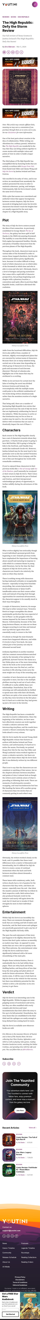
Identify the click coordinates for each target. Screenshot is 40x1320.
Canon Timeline (8, 1248)
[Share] (21, 52)
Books (13, 17)
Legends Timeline (28, 1248)
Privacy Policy (20, 1277)
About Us (6, 1262)
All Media (6, 1267)
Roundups (25, 1253)
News (4, 1243)
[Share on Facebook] (4, 52)
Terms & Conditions (20, 1282)
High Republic (23, 17)
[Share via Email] (13, 52)
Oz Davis (21, 1142)
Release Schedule (9, 1257)
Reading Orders (27, 1262)
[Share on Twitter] (8, 52)
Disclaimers (20, 1280)
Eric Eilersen (10, 47)
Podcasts (24, 1243)
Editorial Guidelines (20, 1285)
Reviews (5, 17)
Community (6, 1253)
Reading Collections (28, 1257)
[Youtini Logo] (9, 4)
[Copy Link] (17, 52)
